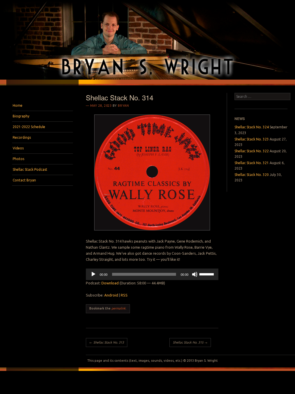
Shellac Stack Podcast (30, 169)
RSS (124, 295)
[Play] (93, 274)
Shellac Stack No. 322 (252, 151)
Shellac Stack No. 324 (252, 127)
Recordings (22, 137)
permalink (118, 308)
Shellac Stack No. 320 (252, 175)
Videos (18, 148)
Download (110, 283)
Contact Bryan (24, 180)
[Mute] (195, 274)
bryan (123, 105)
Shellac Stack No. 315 (190, 342)
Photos (18, 159)
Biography (21, 116)
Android (111, 295)
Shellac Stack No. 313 (106, 342)
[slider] (207, 274)
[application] (152, 274)
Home (17, 105)
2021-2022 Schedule (29, 127)
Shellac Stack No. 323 (252, 139)
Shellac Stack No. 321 (252, 163)
